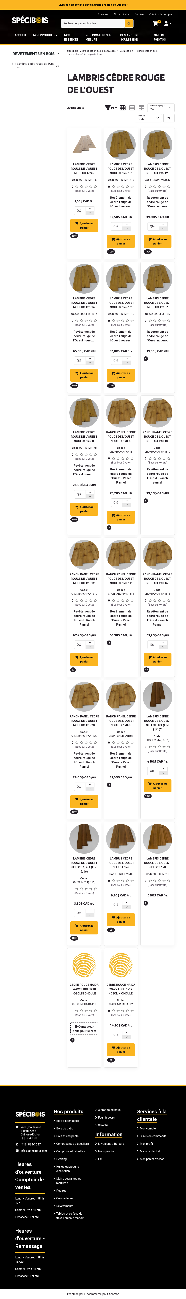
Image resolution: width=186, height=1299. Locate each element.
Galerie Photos (160, 37)
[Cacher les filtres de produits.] (111, 108)
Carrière (139, 14)
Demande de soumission (129, 37)
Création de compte (160, 14)
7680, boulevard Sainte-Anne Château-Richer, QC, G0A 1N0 (31, 1132)
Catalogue (125, 50)
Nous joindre (121, 14)
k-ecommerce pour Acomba (101, 1294)
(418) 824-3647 (31, 1144)
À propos (103, 14)
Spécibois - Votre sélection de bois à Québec (91, 50)
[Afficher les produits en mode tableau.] (141, 108)
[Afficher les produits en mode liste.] (132, 108)
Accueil (21, 35)
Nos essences (71, 37)
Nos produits (43, 35)
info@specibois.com (34, 1151)
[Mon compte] (168, 23)
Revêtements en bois (146, 50)
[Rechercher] (129, 23)
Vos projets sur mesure (99, 37)
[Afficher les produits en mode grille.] (122, 108)
